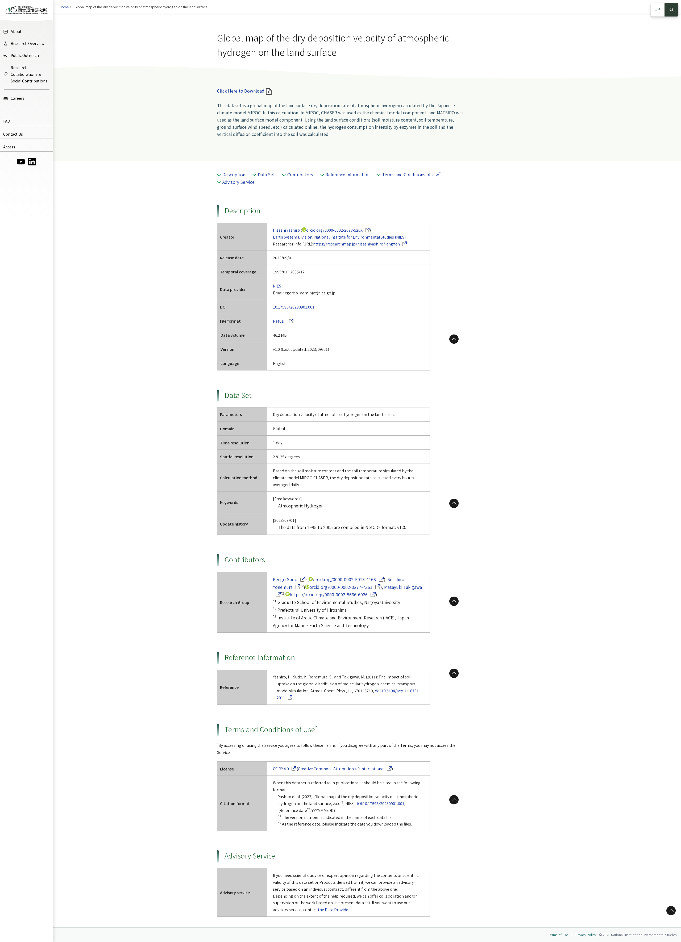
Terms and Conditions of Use (411, 174)
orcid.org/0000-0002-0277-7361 (344, 587)
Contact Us (13, 134)
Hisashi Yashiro (286, 230)
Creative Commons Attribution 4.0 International (345, 768)
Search (671, 9)
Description (233, 174)
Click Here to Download (241, 90)
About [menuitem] (16, 31)
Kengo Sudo (289, 579)
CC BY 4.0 (284, 768)
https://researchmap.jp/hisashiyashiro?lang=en (360, 244)
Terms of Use (558, 934)
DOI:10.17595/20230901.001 (379, 803)
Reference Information (347, 174)
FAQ (6, 121)
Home (64, 7)
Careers (17, 98)
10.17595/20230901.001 (293, 307)
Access (9, 146)
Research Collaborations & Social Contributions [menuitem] (29, 74)
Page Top (454, 339)
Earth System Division (292, 237)
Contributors (300, 174)
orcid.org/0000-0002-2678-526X (338, 230)
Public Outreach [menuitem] (25, 55)
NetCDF (283, 321)
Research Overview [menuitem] (27, 43)
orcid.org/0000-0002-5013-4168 (348, 579)
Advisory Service (238, 182)
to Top (670, 910)
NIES (277, 286)
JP (657, 9)
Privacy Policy (585, 934)
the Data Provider (334, 909)
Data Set (266, 174)
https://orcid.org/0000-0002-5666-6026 (333, 594)
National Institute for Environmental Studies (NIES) (360, 237)
